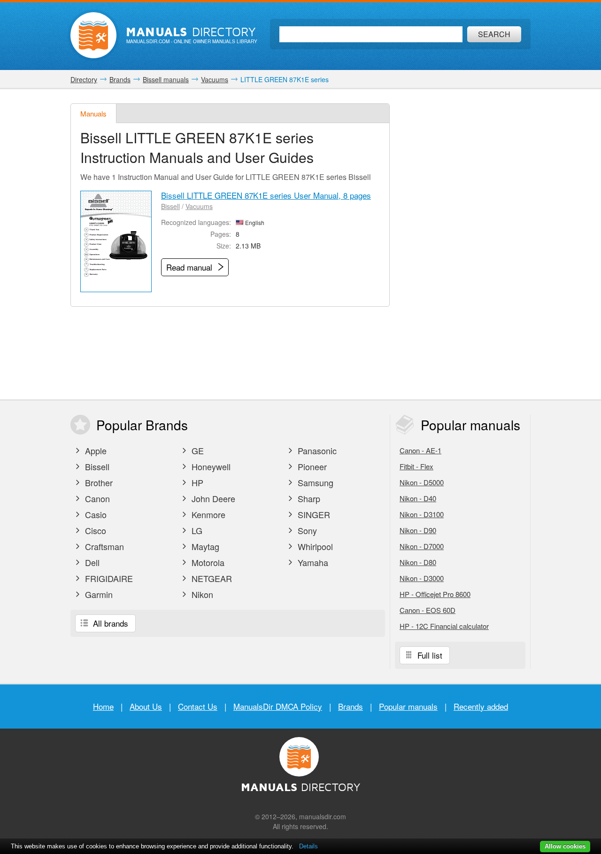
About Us (146, 706)
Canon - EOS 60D (427, 610)
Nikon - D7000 (422, 546)
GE (196, 450)
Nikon (201, 594)
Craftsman (103, 546)
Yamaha (311, 562)
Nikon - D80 (418, 562)
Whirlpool (314, 546)
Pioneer (311, 466)
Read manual (190, 267)
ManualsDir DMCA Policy (277, 706)
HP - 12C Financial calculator (444, 626)
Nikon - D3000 (422, 578)
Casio (95, 514)
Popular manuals (408, 706)
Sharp (307, 498)
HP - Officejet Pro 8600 (435, 594)
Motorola (206, 562)
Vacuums (199, 206)
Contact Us (197, 706)
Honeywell (210, 466)
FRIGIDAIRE (108, 578)
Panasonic (316, 450)
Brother (98, 482)
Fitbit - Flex (416, 466)
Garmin (98, 594)
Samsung (314, 482)
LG (195, 530)
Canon (96, 498)
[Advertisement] (462, 244)
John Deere (212, 498)
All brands (109, 623)
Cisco (94, 530)
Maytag (204, 546)
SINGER (312, 514)
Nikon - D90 (418, 530)
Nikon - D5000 (422, 482)
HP (196, 482)
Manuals (93, 113)
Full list (428, 655)
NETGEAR (210, 578)
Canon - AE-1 (420, 450)
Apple (95, 450)
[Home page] (93, 35)
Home (103, 706)
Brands (350, 706)
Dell (91, 562)
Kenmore (207, 514)
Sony (306, 530)
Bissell (170, 206)
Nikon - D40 (418, 498)
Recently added (481, 706)
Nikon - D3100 (422, 514)
